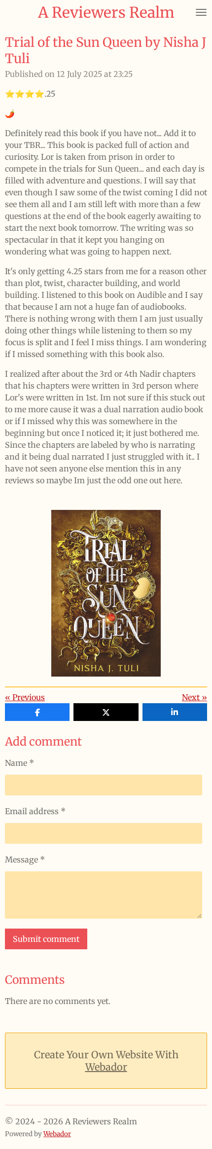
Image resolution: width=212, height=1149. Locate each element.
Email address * (35, 811)
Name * (19, 763)
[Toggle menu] (201, 12)
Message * (25, 859)
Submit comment (46, 939)
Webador (106, 1067)
